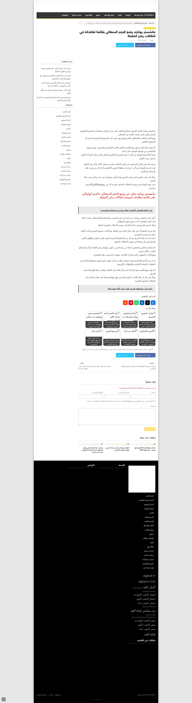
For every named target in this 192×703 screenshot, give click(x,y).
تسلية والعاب (66, 145)
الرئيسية (151, 23)
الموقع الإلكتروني (97, 392)
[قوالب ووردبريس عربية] (93, 699)
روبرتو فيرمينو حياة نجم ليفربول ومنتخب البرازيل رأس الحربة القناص (54, 98)
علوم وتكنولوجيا (65, 179)
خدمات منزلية (76, 15)
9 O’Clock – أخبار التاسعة (144, 15)
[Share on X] (147, 302)
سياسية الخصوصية (42, 695)
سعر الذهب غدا (147, 629)
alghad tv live (146, 581)
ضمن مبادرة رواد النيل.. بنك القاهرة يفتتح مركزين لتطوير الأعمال (56, 70)
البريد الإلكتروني (123, 392)
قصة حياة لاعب (65, 184)
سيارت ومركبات (65, 175)
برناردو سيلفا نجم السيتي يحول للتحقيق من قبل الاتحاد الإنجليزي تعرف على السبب (92, 450)
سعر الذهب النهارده (145, 620)
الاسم (153, 392)
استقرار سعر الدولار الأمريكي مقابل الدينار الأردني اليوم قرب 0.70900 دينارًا (56, 84)
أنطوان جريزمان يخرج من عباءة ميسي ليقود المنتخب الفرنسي (117, 449)
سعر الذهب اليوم (146, 624)
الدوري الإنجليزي (137, 349)
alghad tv (149, 575)
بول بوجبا (114, 277)
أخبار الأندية (67, 112)
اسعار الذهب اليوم (146, 599)
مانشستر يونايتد (95, 349)
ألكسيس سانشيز (148, 349)
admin (152, 40)
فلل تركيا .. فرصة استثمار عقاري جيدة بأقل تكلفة (56, 91)
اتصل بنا (51, 695)
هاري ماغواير (86, 349)
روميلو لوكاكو (99, 184)
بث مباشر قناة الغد (142, 610)
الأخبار (120, 15)
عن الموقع (58, 695)
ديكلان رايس (112, 349)
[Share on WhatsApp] (136, 302)
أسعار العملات (66, 124)
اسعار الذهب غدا (146, 603)
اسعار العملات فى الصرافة (148, 606)
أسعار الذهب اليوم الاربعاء (149, 591)
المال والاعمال (109, 15)
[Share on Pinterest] (131, 302)
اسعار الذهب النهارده (144, 594)
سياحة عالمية (66, 171)
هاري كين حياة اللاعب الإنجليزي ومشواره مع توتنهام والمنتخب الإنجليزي (55, 77)
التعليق (152, 406)
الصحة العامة (66, 137)
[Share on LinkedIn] (142, 302)
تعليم (69, 158)
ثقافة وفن (88, 15)
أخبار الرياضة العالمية (140, 23)
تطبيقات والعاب (65, 154)
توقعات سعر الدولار (150, 614)
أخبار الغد (149, 587)
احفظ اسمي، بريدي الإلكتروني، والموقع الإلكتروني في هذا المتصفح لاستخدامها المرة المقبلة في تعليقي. (120, 401)
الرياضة (128, 15)
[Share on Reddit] (125, 302)
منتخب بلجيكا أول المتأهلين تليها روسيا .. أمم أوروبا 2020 (145, 449)
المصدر (145, 296)
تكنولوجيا (65, 15)
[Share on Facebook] (153, 302)
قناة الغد (149, 634)
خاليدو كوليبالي (121, 349)
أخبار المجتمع (66, 120)
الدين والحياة (66, 133)
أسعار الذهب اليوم (137, 587)
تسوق (98, 15)
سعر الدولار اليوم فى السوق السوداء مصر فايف (143, 617)
